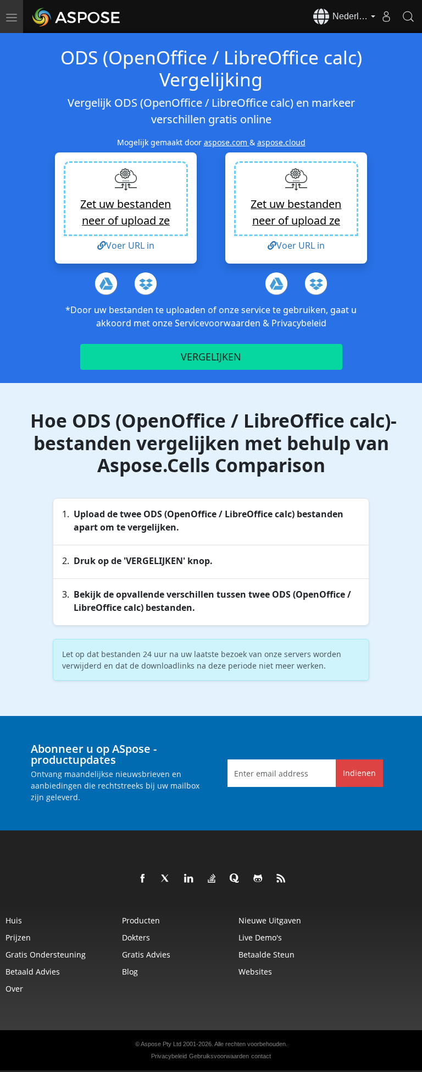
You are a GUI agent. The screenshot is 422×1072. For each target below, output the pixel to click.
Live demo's (260, 937)
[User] (386, 16)
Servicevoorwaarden (219, 323)
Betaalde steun (266, 954)
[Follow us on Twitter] (166, 879)
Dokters (136, 937)
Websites (255, 971)
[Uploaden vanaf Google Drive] (106, 283)
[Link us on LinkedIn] (189, 879)
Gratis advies (146, 954)
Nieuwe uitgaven (269, 920)
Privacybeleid (298, 323)
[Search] (408, 16)
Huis (13, 920)
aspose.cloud (281, 142)
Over (14, 988)
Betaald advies (32, 971)
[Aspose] (76, 16)
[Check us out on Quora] (235, 879)
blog (130, 971)
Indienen (359, 773)
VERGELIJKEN (211, 356)
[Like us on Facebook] (143, 879)
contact (261, 1056)
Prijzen (18, 937)
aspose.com (226, 142)
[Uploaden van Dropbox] (146, 283)
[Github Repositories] (258, 879)
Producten (141, 920)
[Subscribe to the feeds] (281, 879)
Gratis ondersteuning (45, 954)
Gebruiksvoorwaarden (219, 1056)
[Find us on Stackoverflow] (212, 879)
